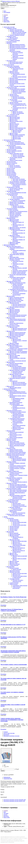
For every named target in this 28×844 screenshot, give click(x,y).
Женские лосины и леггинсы (17, 307)
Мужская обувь (10, 566)
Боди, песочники (14, 210)
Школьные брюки (14, 220)
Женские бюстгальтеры (15, 366)
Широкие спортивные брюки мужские (18, 428)
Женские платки (14, 125)
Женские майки (14, 356)
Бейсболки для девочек (18, 90)
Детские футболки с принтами (17, 181)
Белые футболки (14, 176)
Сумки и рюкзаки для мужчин (17, 86)
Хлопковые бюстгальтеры (19, 368)
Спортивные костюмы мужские (18, 412)
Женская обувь (10, 531)
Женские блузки (14, 337)
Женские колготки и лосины (14, 301)
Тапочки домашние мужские (17, 35)
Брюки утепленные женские (17, 297)
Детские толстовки (11, 173)
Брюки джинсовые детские (16, 153)
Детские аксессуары (12, 87)
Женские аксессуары (12, 115)
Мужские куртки (11, 448)
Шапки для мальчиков (18, 113)
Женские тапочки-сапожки (19, 32)
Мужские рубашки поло (13, 471)
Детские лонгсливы (15, 177)
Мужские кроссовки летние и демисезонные (20, 576)
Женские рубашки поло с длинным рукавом (16, 346)
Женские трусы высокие (19, 382)
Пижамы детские (14, 204)
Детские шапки (13, 110)
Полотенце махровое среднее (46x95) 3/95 (14, 801)
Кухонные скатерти (12, 41)
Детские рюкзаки (14, 102)
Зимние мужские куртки (16, 449)
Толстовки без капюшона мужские (18, 486)
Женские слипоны (14, 561)
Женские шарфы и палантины (17, 134)
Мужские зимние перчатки (19, 76)
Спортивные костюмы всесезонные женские (18, 287)
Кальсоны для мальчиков (19, 200)
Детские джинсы (11, 152)
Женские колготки (14, 302)
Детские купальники (12, 163)
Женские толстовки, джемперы (14, 350)
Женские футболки (11, 354)
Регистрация (7, 12)
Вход (5, 11)
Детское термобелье (15, 199)
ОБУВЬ (5, 516)
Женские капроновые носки (20, 328)
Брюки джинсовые (14, 441)
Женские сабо (13, 553)
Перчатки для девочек (18, 97)
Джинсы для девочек (18, 154)
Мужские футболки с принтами (18, 495)
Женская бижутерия (15, 117)
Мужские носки (14, 502)
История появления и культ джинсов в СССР (13, 624)
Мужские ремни (14, 78)
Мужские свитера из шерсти (20, 481)
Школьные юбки (14, 243)
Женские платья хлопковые (17, 335)
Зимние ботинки (17, 569)
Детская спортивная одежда (14, 141)
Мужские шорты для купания (17, 515)
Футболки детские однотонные (18, 183)
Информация (7, 777)
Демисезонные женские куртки (18, 319)
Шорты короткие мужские (19, 459)
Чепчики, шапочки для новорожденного (15, 216)
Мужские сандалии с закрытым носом (18, 580)
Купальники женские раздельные (18, 315)
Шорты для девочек (15, 189)
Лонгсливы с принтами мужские (18, 491)
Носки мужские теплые (19, 504)
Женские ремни (14, 126)
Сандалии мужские (14, 578)
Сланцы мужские (14, 582)
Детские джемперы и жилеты (14, 150)
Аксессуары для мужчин (13, 66)
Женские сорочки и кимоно (17, 374)
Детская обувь (10, 518)
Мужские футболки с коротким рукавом (18, 497)
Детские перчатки (14, 95)
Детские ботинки (14, 519)
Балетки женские (14, 533)
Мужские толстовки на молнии (18, 484)
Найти (2, 8)
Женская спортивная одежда (14, 281)
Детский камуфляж (11, 191)
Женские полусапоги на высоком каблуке (19, 548)
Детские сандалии (14, 527)
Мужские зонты (14, 71)
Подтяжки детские (17, 101)
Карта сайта (7, 21)
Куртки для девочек (15, 165)
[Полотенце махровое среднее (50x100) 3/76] (6, 762)
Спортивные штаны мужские (17, 418)
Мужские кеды (16, 574)
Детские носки (10, 169)
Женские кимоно (17, 375)
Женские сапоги (14, 554)
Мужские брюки (11, 430)
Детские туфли (13, 530)
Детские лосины (11, 168)
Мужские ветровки (11, 438)
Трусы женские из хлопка (19, 385)
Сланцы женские (14, 565)
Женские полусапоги (15, 546)
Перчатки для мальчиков (19, 98)
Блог (5, 16)
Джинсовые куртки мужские (17, 442)
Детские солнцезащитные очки (17, 103)
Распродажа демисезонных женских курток (16, 323)
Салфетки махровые (15, 40)
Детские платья (10, 171)
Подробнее (3, 605)
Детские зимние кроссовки (19, 522)
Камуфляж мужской (12, 390)
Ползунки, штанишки (15, 214)
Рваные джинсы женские (19, 273)
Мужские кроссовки (15, 572)
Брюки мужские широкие (16, 437)
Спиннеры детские (14, 114)
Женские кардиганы (15, 311)
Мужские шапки (14, 80)
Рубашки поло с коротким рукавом (18, 348)
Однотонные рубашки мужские (18, 465)
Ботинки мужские (14, 568)
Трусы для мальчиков (18, 198)
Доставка (6, 17)
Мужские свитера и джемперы (14, 477)
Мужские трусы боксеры (19, 512)
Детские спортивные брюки (17, 142)
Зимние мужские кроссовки (20, 573)
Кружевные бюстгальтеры (19, 367)
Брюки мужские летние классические (16, 435)
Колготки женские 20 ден (19, 304)
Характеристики (8, 778)
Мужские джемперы (15, 479)
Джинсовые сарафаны (18, 253)
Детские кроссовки (14, 521)
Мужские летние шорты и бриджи (15, 455)
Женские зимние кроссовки (20, 541)
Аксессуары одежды (9, 64)
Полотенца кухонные (15, 51)
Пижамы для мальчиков (19, 207)
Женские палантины (18, 136)
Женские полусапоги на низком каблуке (19, 551)
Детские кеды (16, 523)
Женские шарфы (17, 138)
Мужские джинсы (11, 440)
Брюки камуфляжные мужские (17, 391)
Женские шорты (11, 362)
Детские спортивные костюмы (17, 144)
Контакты (6, 20)
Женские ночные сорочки (19, 377)
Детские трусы (13, 195)
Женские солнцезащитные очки (18, 128)
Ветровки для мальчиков (16, 148)
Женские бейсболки (15, 118)
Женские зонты (13, 119)
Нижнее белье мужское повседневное (15, 510)
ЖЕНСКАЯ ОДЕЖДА (9, 245)
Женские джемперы (15, 309)
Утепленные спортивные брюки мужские (19, 426)
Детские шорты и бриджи (13, 187)
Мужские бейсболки (15, 67)
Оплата (5, 19)
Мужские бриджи (14, 456)
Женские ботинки (14, 535)
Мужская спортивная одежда (14, 410)
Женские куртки (11, 317)
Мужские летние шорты (16, 457)
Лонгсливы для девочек (19, 179)
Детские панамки (17, 93)
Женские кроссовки (15, 539)
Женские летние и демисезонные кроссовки (19, 544)
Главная (6, 14)
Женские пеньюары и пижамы (17, 370)
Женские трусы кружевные (19, 383)
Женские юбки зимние (15, 387)
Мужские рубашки (11, 461)
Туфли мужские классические (17, 587)
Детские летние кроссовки (19, 525)
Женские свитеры (14, 312)
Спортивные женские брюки (17, 289)
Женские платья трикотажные (17, 333)
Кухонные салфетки (12, 39)
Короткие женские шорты (16, 363)
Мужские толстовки (12, 483)
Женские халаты (14, 37)
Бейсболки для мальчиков (19, 91)
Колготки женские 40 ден (19, 305)
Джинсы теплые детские (16, 160)
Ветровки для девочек (15, 146)
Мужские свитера (14, 480)
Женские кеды (16, 542)
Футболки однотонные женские (18, 360)
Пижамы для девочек (18, 206)
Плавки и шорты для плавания (14, 514)
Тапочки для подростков (16, 29)
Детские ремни (13, 99)
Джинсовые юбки (14, 257)
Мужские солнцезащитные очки (18, 79)
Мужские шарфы (14, 82)
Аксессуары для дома (9, 27)
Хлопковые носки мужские (20, 506)
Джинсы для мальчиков (18, 156)
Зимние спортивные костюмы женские (18, 284)
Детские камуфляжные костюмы (18, 192)
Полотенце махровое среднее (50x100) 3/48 (15, 799)
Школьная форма (11, 218)
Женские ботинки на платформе (18, 537)
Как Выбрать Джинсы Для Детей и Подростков (13, 597)
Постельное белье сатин (16, 63)
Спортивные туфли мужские (20, 585)
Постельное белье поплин (16, 62)
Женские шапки (14, 133)
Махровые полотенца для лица (17, 45)
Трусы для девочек (17, 196)
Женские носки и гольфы (13, 325)
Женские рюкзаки (17, 130)
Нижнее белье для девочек (16, 202)
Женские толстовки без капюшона (18, 351)
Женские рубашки (14, 343)
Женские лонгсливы (15, 355)
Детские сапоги (14, 529)
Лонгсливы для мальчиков (19, 180)
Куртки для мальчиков (15, 167)
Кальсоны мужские (17, 508)
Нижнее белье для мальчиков (17, 203)
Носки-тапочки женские (19, 33)
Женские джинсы (14, 266)
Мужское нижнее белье (12, 500)
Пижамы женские (17, 372)
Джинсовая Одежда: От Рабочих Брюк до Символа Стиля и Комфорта (12, 610)
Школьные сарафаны (15, 242)
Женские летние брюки (16, 298)
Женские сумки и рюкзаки (16, 129)
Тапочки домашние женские (17, 31)
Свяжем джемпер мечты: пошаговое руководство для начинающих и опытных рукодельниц (12, 720)
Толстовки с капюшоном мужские (18, 487)
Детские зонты (13, 94)
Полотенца (9, 43)
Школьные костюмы (15, 228)
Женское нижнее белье (12, 364)
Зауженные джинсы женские (20, 270)
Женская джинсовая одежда (14, 246)
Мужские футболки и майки (14, 488)
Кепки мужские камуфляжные (17, 400)
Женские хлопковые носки (19, 329)
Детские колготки (11, 161)
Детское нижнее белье (12, 193)
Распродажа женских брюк (16, 300)
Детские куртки (11, 164)
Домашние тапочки (12, 28)
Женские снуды (16, 137)
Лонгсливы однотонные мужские (18, 490)
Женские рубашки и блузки (14, 336)
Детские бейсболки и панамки (17, 88)
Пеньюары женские (18, 371)
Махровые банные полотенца (17, 44)
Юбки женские (10, 386)
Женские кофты (11, 308)
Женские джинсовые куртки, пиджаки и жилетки (17, 259)
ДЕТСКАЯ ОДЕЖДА (9, 140)
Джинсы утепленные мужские (17, 444)
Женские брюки (11, 296)
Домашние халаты (11, 36)
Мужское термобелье (15, 507)
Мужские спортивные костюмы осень (18, 416)
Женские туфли (13, 562)
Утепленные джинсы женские (17, 277)
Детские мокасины (14, 526)
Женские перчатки (14, 123)
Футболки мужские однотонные (18, 499)
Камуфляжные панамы (18, 398)
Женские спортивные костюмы (17, 282)
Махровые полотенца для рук (17, 47)
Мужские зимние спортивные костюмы (18, 414)
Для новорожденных (12, 208)
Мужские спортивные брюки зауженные (18, 420)
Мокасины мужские (15, 570)
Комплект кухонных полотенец (18, 53)
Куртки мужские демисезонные (18, 452)
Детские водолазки (11, 149)
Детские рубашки (11, 172)
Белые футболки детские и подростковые (19, 185)
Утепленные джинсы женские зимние (18, 279)
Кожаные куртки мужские (16, 451)
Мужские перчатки (14, 72)
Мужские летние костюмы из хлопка (16, 453)
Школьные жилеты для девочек (18, 227)
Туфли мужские (14, 584)
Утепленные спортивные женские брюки (19, 294)
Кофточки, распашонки (16, 212)
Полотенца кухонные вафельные (18, 56)
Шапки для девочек (18, 111)
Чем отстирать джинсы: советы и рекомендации (14, 664)
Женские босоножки (15, 534)
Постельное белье (11, 60)
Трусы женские (13, 381)
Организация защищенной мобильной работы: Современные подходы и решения (13, 651)
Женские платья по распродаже (18, 332)
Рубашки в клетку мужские (17, 467)
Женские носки (13, 327)
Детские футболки (11, 175)
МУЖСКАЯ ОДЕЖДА (9, 389)
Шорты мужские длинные (19, 460)
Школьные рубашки (15, 235)
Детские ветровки (11, 145)
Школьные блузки (14, 219)
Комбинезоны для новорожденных (18, 211)
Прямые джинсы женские (19, 272)
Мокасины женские (15, 564)
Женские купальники (12, 313)
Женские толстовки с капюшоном (18, 352)
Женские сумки (16, 132)
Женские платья (11, 331)
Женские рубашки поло (13, 344)
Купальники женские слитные (17, 316)
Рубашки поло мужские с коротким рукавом (16, 473)
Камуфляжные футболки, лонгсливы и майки (16, 403)
